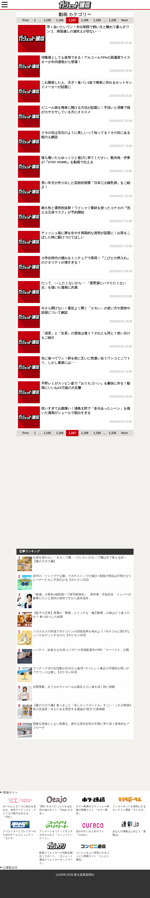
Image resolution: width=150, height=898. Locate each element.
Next (124, 20)
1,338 (112, 20)
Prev (25, 20)
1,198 (84, 20)
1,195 (47, 20)
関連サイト (10, 792)
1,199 (97, 20)
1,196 (59, 20)
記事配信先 (10, 867)
